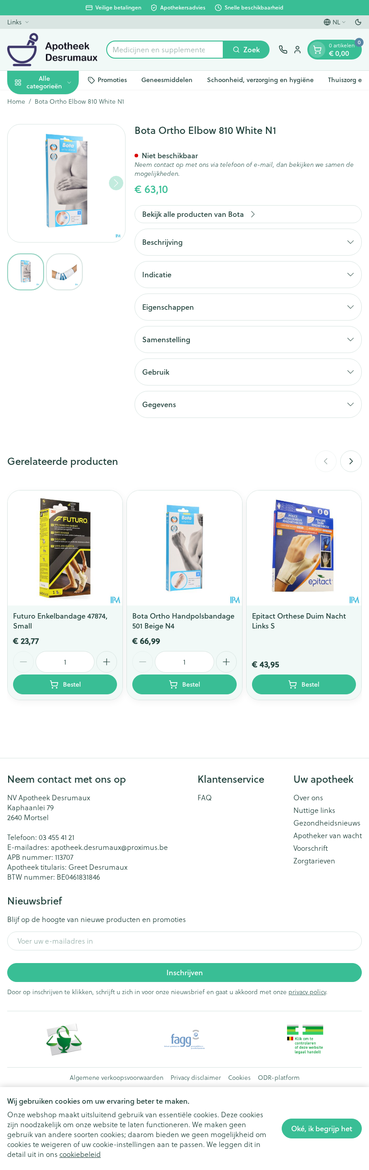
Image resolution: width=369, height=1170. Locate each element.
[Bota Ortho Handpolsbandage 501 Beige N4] (184, 548)
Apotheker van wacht (327, 835)
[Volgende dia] (351, 461)
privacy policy (307, 991)
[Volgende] (116, 183)
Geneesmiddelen (167, 79)
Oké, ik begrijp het (321, 1128)
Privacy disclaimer (196, 1077)
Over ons (308, 798)
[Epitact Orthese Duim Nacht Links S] (304, 548)
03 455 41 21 (56, 837)
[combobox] (165, 50)
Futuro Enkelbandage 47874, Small (60, 620)
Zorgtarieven (314, 861)
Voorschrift (310, 848)
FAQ (205, 798)
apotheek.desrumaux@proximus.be (109, 847)
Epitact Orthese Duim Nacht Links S (299, 620)
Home (16, 101)
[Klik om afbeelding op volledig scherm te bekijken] (66, 183)
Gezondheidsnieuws (326, 823)
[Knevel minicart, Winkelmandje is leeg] (317, 49)
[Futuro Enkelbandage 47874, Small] (65, 548)
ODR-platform (279, 1077)
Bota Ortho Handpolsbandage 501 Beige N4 (183, 620)
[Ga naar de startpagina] (52, 49)
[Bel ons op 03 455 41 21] (283, 49)
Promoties (112, 79)
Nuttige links (314, 810)
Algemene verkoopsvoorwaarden (116, 1077)
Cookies (239, 1077)
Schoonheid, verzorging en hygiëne (260, 79)
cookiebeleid (80, 1154)
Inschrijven (184, 972)
